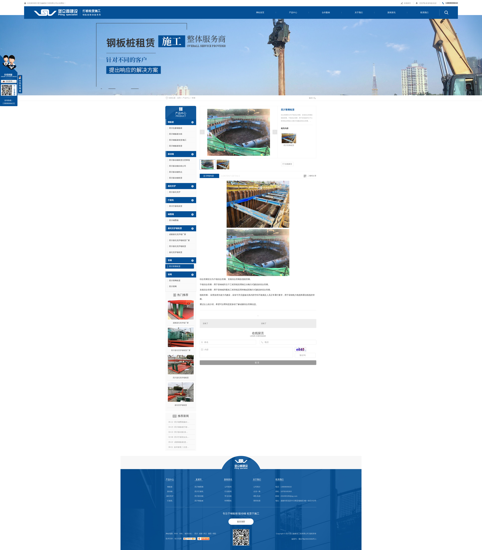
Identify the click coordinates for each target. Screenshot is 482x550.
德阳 (210, 534)
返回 (311, 98)
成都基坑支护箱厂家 (181, 323)
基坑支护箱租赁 (175, 228)
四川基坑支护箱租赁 (181, 378)
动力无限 (178, 539)
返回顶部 (241, 522)
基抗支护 (172, 186)
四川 (196, 534)
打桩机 (171, 200)
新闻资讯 (391, 12)
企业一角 (256, 491)
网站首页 (260, 12)
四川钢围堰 (199, 487)
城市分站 (188, 534)
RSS (176, 534)
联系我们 (424, 12)
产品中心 (293, 12)
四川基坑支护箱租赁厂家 (180, 350)
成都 (200, 534)
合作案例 (326, 12)
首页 (179, 98)
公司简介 (256, 487)
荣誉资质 (256, 501)
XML (181, 534)
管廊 (193, 98)
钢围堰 (171, 214)
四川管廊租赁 (289, 145)
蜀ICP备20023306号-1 (307, 539)
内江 (205, 534)
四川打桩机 (199, 491)
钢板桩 (171, 122)
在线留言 (407, 3)
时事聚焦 (228, 501)
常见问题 (228, 496)
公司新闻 (228, 487)
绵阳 (214, 534)
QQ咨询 (9, 81)
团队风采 (256, 496)
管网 (170, 274)
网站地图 (169, 534)
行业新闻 (228, 491)
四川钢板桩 (199, 501)
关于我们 (359, 12)
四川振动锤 (199, 496)
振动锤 (171, 154)
